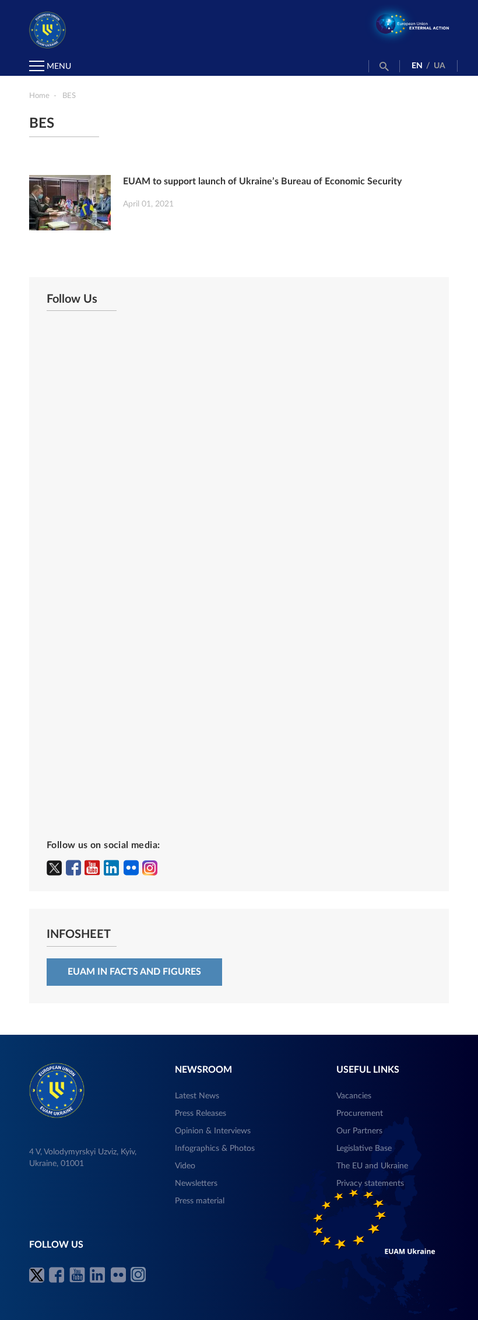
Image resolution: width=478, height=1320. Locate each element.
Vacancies (353, 1096)
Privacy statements (370, 1183)
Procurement (359, 1113)
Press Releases (200, 1113)
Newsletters (196, 1183)
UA (439, 66)
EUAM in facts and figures (134, 971)
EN (417, 66)
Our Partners (359, 1131)
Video (185, 1166)
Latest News (197, 1096)
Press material (199, 1201)
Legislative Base (364, 1148)
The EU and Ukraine (372, 1166)
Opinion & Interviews (213, 1131)
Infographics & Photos (215, 1148)
